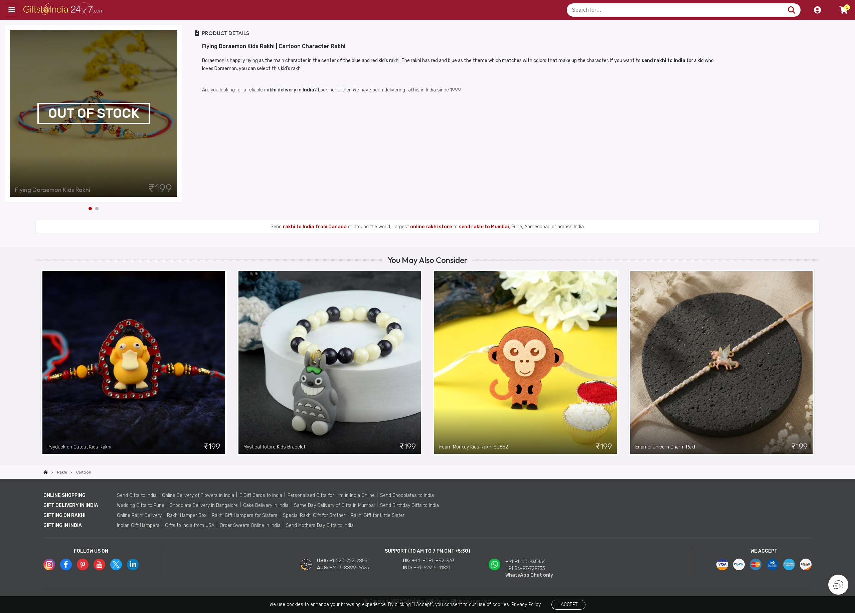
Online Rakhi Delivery (139, 515)
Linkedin (133, 564)
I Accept (567, 604)
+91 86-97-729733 (525, 568)
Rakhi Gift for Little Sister (377, 515)
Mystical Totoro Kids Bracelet (274, 447)
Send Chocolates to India (407, 495)
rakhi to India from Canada (315, 227)
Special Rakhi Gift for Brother (314, 515)
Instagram (49, 564)
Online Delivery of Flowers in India (198, 495)
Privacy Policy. (526, 604)
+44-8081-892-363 (433, 561)
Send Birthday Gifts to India (409, 505)
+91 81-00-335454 (525, 562)
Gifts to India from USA (189, 525)
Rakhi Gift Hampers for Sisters (245, 515)
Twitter (116, 564)
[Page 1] (90, 208)
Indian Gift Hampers (138, 525)
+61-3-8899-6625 (349, 568)
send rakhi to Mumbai (484, 227)
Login (817, 10)
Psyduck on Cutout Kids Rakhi (79, 447)
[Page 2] (97, 208)
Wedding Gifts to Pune (140, 505)
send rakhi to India (663, 60)
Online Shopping (64, 495)
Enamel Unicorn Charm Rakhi (666, 447)
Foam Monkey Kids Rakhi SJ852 (473, 447)
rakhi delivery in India (289, 90)
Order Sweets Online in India (250, 525)
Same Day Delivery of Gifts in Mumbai (334, 505)
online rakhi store (431, 227)
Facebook (66, 564)
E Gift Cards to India (260, 495)
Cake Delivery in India (266, 505)
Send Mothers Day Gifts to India (320, 525)
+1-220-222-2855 (348, 561)
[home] (45, 472)
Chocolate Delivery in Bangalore (204, 505)
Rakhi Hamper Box (186, 515)
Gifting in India (62, 525)
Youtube (99, 564)
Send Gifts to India (137, 495)
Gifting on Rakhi (64, 515)
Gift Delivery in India (70, 505)
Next (177, 113)
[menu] (11, 10)
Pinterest (83, 564)
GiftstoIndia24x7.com (64, 10)
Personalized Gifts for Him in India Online (331, 495)
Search (791, 10)
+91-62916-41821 (431, 568)
